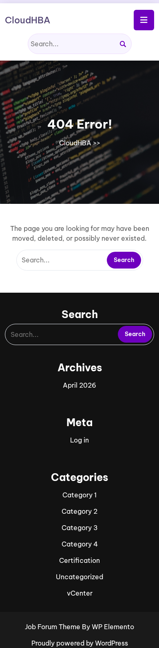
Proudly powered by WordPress (79, 643)
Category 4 (80, 544)
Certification (79, 560)
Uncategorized (79, 577)
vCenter (80, 593)
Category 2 (79, 511)
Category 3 (80, 528)
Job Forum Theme (53, 627)
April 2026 (79, 385)
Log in (79, 440)
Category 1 (79, 495)
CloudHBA (27, 20)
